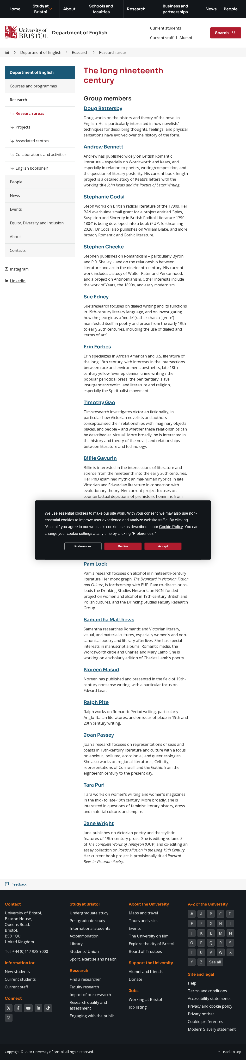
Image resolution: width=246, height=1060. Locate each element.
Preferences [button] (143, 533)
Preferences (83, 546)
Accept (163, 546)
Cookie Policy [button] (171, 527)
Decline (123, 546)
